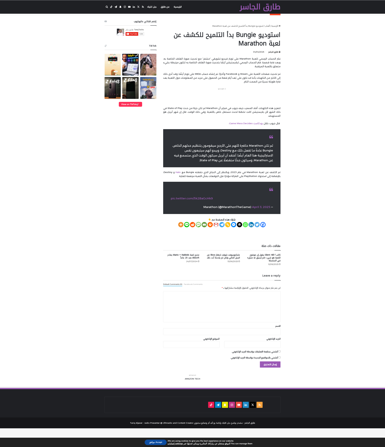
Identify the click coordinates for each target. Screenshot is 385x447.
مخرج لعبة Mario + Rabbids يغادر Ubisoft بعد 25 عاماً (183, 256)
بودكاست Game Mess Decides (246, 123)
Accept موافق (155, 442)
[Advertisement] (222, 97)
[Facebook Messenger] (233, 224)
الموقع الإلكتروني (211, 339)
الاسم (277, 326)
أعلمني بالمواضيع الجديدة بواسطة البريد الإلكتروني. (254, 357)
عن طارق (165, 6)
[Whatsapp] (245, 224)
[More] (180, 224)
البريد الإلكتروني (273, 339)
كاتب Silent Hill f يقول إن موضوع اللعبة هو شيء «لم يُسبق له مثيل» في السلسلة (263, 258)
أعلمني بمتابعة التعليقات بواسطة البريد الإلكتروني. (255, 351)
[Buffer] (239, 224)
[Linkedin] (251, 224)
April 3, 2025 (261, 207)
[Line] (186, 224)
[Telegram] (222, 224)
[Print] (210, 224)
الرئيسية (178, 6)
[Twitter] (257, 224)
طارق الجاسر (273, 52)
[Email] (204, 224)
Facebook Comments (193, 284)
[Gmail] (216, 224)
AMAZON (189, 379)
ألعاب (267, 26)
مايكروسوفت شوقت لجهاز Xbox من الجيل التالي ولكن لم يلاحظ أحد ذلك (223, 256)
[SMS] (198, 224)
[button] (113, 64)
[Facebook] (263, 224)
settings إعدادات (175, 443)
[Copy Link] (227, 224)
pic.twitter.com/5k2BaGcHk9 (192, 198)
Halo (178, 172)
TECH (197, 379)
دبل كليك (152, 6)
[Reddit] (192, 224)
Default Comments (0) (172, 284)
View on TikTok (129, 104)
